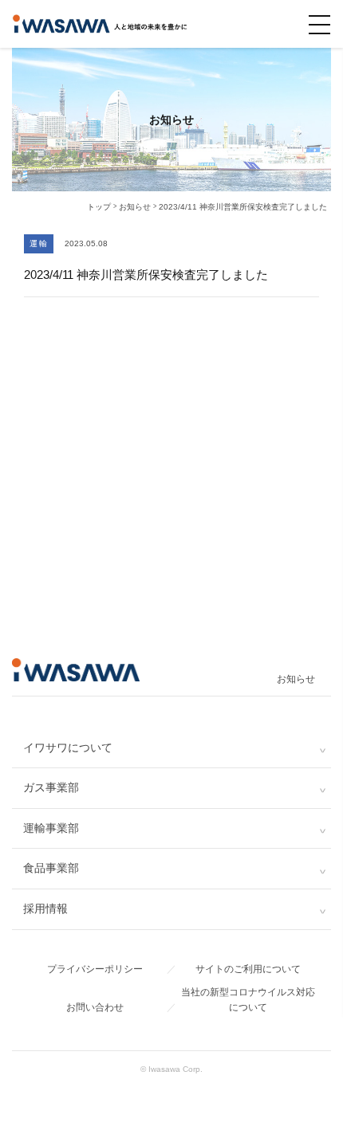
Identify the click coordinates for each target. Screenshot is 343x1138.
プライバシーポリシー (95, 969)
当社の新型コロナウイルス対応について (248, 1000)
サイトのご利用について (248, 969)
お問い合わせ (95, 1007)
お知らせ (296, 679)
